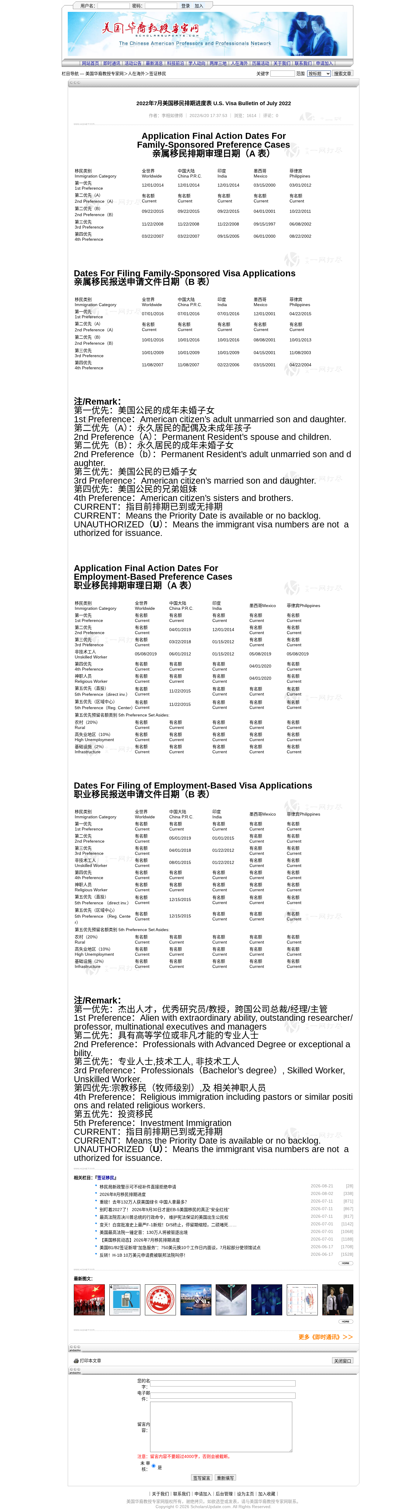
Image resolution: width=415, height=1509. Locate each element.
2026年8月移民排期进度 (123, 1194)
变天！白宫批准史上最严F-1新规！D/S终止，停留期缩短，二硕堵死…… (168, 1224)
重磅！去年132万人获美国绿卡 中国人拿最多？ (144, 1202)
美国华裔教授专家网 (104, 73)
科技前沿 (175, 63)
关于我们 (281, 63)
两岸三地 (218, 63)
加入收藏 (266, 1493)
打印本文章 (90, 1360)
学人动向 (196, 63)
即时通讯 (111, 63)
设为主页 (245, 1493)
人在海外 (239, 63)
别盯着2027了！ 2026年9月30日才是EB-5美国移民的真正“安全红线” (164, 1209)
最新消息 (154, 63)
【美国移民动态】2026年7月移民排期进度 (140, 1240)
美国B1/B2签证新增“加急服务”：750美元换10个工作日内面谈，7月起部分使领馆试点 (180, 1247)
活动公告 (133, 63)
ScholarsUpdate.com (210, 1506)
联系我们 (303, 63)
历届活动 (260, 63)
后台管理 (224, 1493)
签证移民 (157, 73)
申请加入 (324, 63)
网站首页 (90, 63)
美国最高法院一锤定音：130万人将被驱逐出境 (144, 1232)
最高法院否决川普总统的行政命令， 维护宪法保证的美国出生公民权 (164, 1217)
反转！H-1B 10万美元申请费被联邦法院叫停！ (144, 1255)
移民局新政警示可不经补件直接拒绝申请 (138, 1186)
